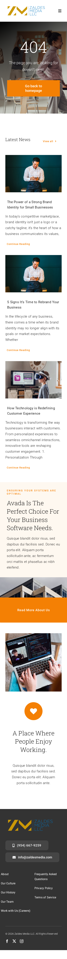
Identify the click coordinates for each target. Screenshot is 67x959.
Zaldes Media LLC (24, 933)
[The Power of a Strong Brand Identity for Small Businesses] (33, 173)
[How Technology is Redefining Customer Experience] (33, 379)
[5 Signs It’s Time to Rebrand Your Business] (33, 273)
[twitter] (14, 941)
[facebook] (7, 941)
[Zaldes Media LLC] (26, 5)
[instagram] (21, 941)
